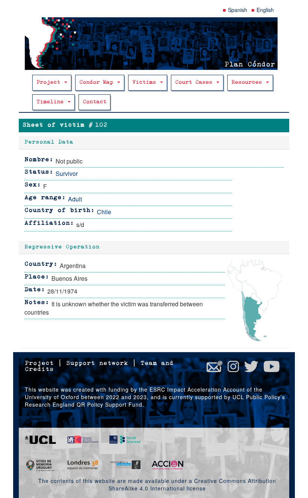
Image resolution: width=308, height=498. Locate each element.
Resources (248, 82)
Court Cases (195, 82)
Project (49, 82)
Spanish (237, 10)
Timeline (51, 102)
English (265, 10)
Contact (94, 102)
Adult (75, 199)
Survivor (67, 173)
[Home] (154, 43)
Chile (104, 211)
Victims (145, 82)
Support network (97, 363)
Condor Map (97, 82)
